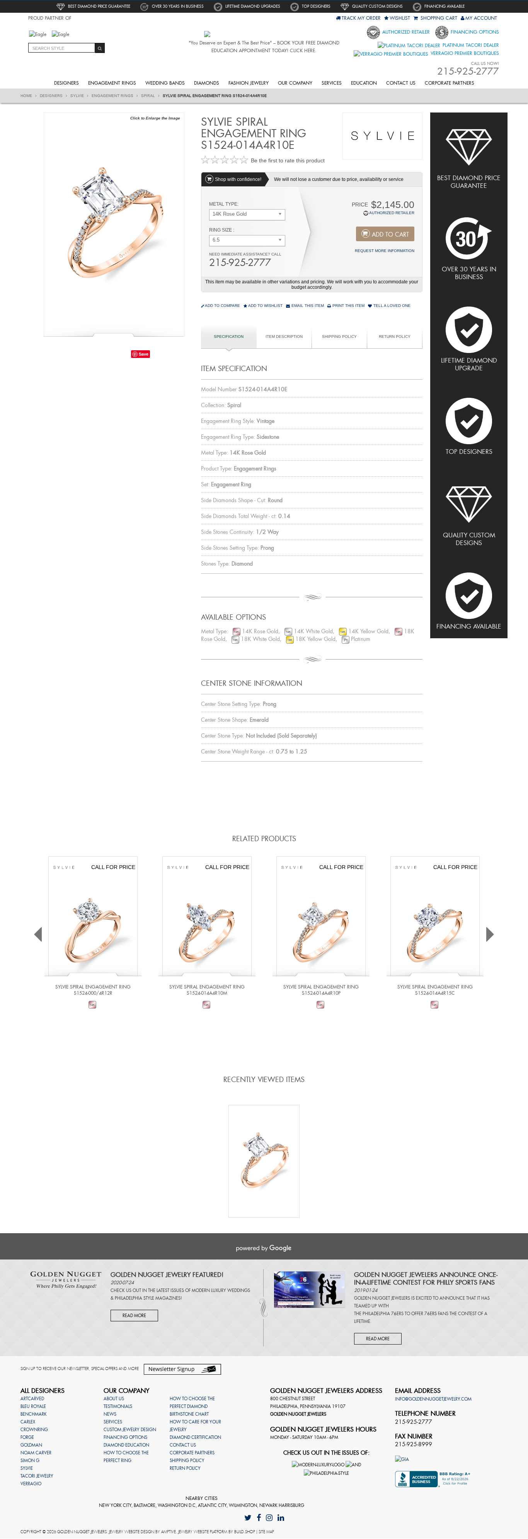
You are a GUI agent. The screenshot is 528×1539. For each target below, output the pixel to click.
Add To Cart (390, 235)
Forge (27, 1437)
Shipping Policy (339, 336)
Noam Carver (35, 1452)
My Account (481, 18)
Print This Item (347, 305)
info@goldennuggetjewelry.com (433, 1399)
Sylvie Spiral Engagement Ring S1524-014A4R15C (435, 990)
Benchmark (33, 1414)
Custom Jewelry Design (130, 1429)
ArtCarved (32, 1398)
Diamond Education (126, 1445)
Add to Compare (222, 305)
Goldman (31, 1445)
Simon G (29, 1460)
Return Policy (394, 336)
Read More (134, 1315)
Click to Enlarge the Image (155, 118)
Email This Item (307, 305)
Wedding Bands (165, 83)
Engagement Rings (112, 83)
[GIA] (402, 1459)
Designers (66, 83)
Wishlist (400, 18)
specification (229, 336)
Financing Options (474, 32)
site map (266, 1531)
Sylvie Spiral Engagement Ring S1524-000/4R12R (93, 990)
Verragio (30, 1483)
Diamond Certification (195, 1437)
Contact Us (401, 83)
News (110, 1414)
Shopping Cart (438, 18)
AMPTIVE (168, 1531)
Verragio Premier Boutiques (464, 53)
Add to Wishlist (265, 305)
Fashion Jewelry (248, 83)
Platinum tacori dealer (470, 45)
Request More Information (384, 251)
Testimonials (118, 1406)
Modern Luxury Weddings (221, 1290)
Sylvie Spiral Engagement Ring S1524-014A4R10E (215, 96)
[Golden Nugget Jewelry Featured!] (66, 1279)
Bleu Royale (33, 1406)
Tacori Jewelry (36, 1476)
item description (284, 336)
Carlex (27, 1422)
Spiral (148, 96)
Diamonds (206, 83)
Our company (295, 83)
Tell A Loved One (391, 305)
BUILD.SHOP (244, 1531)
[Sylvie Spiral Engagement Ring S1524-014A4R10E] (114, 223)
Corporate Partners (449, 83)
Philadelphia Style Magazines (148, 1298)
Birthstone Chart (189, 1414)
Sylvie (77, 96)
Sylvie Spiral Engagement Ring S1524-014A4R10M (207, 990)
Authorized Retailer (405, 32)
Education (364, 83)
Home (26, 96)
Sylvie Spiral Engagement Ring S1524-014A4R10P (321, 990)
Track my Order (361, 18)
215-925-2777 (240, 262)
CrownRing (34, 1429)
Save (143, 354)
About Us (114, 1398)
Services (332, 83)
